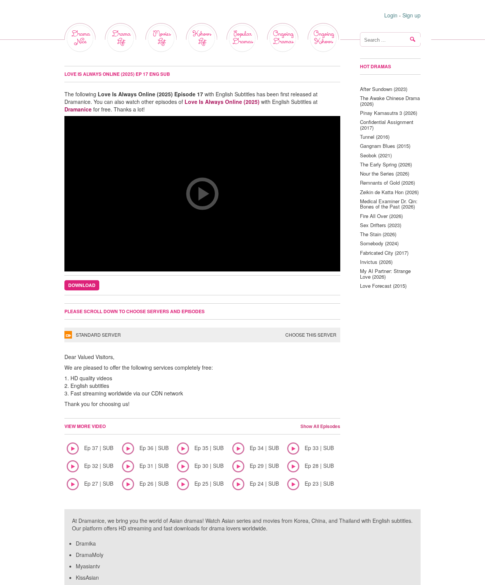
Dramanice (78, 109)
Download (81, 285)
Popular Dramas (242, 37)
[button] (202, 193)
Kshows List (201, 37)
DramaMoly (89, 554)
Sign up (411, 15)
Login (390, 15)
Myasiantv (88, 566)
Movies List (161, 37)
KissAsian (87, 577)
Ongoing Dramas (283, 37)
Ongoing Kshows (323, 37)
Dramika (86, 543)
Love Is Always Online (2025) (222, 101)
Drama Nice (80, 37)
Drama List (121, 37)
